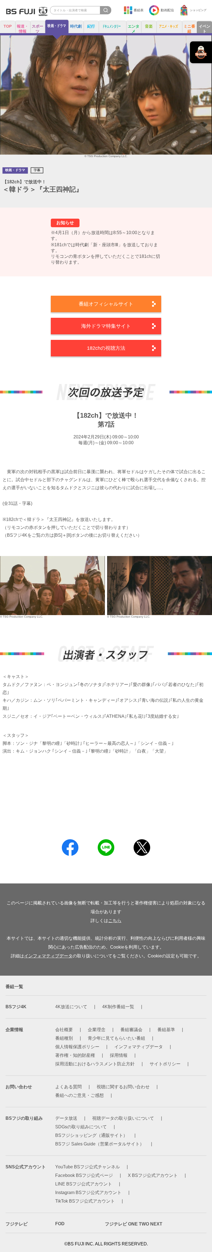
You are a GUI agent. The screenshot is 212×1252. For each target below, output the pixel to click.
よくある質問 (68, 1086)
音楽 (149, 26)
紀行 (91, 26)
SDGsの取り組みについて (81, 1126)
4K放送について (71, 1006)
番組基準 (166, 1029)
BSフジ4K (16, 1006)
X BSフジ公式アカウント (153, 1175)
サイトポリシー (165, 1064)
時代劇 (76, 26)
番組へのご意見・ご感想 (79, 1095)
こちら (114, 920)
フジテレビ (17, 1224)
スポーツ (37, 28)
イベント (204, 28)
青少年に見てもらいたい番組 (116, 1038)
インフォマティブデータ (48, 956)
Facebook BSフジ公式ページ (84, 1175)
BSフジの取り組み (24, 1118)
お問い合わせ (19, 1086)
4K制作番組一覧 (118, 1006)
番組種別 (64, 1038)
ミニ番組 (189, 28)
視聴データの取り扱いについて (123, 1118)
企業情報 (14, 1029)
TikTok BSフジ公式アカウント (85, 1201)
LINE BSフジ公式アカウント (83, 1184)
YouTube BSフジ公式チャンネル (87, 1166)
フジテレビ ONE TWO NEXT (133, 1224)
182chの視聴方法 (106, 348)
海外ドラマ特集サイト (106, 326)
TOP (8, 26)
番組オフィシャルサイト (106, 304)
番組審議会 (131, 1029)
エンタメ (133, 28)
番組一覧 (14, 986)
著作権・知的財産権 (75, 1055)
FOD (60, 1223)
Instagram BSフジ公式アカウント (88, 1192)
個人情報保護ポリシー (77, 1046)
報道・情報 (22, 28)
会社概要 (64, 1029)
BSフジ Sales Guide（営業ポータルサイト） (99, 1144)
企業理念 (96, 1029)
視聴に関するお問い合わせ (123, 1086)
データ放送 (66, 1118)
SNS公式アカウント (26, 1166)
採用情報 (119, 1055)
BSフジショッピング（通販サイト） (91, 1135)
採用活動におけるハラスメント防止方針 (95, 1064)
